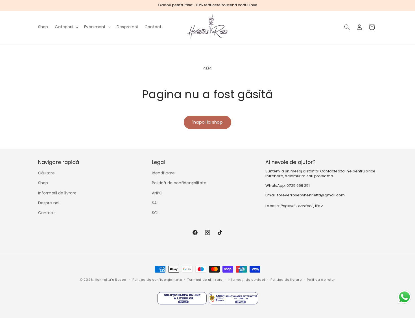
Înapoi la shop (207, 122)
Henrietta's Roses (110, 279)
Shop (43, 183)
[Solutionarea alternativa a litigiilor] (233, 299)
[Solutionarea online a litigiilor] (182, 299)
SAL (155, 203)
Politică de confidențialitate (179, 183)
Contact (46, 213)
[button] (66, 27)
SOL (155, 213)
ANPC (157, 193)
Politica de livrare (286, 279)
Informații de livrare (57, 193)
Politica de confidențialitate (157, 279)
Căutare (46, 173)
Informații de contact (246, 279)
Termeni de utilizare (204, 279)
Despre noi (48, 203)
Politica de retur (321, 279)
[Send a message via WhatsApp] (404, 297)
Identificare (163, 173)
